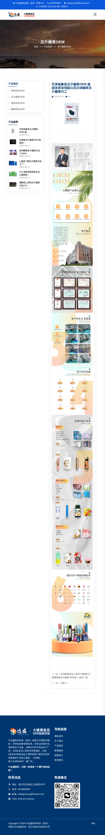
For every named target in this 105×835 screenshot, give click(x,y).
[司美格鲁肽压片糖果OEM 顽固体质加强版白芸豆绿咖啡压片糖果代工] (12, 132)
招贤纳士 (58, 755)
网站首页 (58, 736)
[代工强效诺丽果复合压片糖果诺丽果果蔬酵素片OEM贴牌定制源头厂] (12, 174)
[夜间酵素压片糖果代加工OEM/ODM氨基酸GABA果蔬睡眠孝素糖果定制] (12, 153)
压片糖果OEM (64, 46)
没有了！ (64, 683)
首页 (36, 46)
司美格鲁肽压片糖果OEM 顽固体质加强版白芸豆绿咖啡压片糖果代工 (72, 87)
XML (93, 823)
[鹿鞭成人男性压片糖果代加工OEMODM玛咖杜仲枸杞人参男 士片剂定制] (12, 185)
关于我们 (58, 741)
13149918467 (55, 3)
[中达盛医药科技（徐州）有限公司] (29, 731)
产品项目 (48, 46)
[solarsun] (21, 14)
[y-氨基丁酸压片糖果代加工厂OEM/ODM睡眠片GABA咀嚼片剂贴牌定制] (12, 164)
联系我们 (58, 760)
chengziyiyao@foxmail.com (78, 3)
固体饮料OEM (18, 103)
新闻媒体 (58, 750)
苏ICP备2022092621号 (39, 827)
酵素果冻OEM (18, 109)
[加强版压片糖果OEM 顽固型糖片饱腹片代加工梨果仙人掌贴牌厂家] (12, 143)
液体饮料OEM (18, 91)
